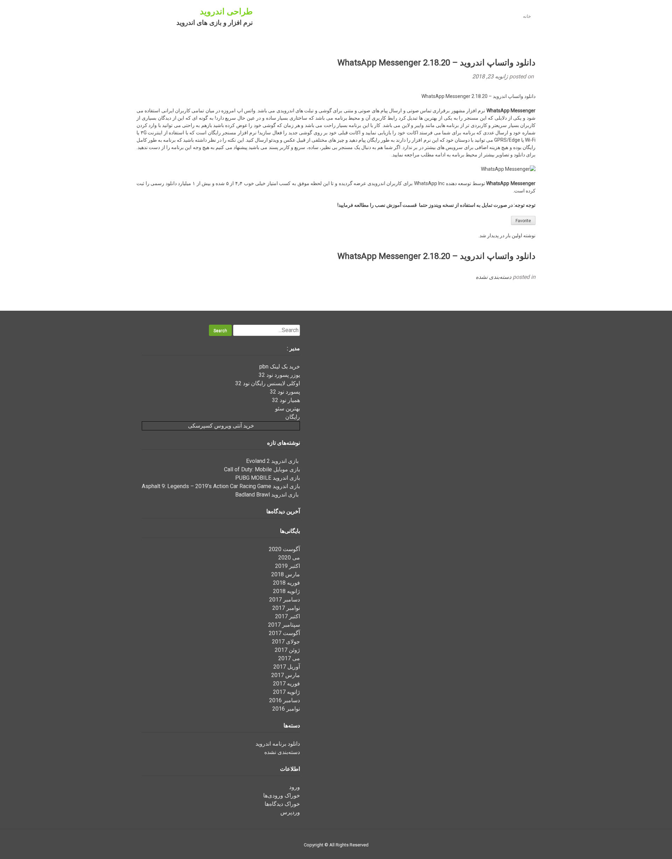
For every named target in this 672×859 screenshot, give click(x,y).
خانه (527, 16)
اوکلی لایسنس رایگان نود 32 (267, 383)
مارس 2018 (285, 574)
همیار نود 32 (286, 400)
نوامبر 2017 (286, 608)
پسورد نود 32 (285, 391)
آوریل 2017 (286, 666)
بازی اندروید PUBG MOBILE (267, 477)
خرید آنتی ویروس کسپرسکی (221, 425)
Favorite (523, 220)
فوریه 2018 (286, 582)
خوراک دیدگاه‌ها (282, 804)
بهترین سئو (287, 408)
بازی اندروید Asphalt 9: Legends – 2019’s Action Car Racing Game (221, 486)
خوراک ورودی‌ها (281, 795)
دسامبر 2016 (284, 700)
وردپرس (290, 812)
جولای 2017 (286, 641)
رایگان (292, 417)
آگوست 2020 (284, 549)
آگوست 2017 (284, 633)
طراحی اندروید (226, 11)
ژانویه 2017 (286, 692)
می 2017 (289, 658)
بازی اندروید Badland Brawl (267, 494)
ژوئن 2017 (287, 650)
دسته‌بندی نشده (493, 277)
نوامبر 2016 (286, 708)
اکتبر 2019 (287, 566)
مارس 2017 (285, 675)
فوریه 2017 (286, 683)
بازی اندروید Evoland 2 (273, 461)
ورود (294, 787)
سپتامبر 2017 (284, 624)
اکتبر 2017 (287, 616)
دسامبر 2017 (284, 599)
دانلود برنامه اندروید (277, 743)
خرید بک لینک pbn (279, 366)
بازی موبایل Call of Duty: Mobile (262, 469)
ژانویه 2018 (286, 591)
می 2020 (289, 557)
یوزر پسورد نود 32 (279, 375)
